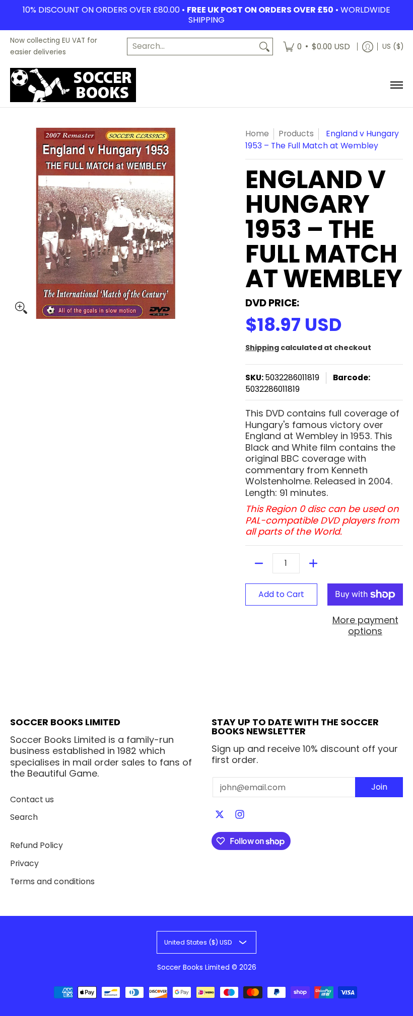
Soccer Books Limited (193, 967)
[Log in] (368, 46)
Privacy (24, 863)
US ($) (392, 46)
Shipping (262, 348)
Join (379, 787)
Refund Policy (36, 845)
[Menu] (396, 85)
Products (296, 133)
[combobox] (191, 46)
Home (257, 133)
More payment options (365, 626)
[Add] (313, 563)
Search (24, 817)
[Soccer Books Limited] (73, 85)
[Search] (264, 46)
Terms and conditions (52, 881)
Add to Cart (281, 594)
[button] (220, 815)
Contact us (32, 799)
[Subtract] (258, 563)
